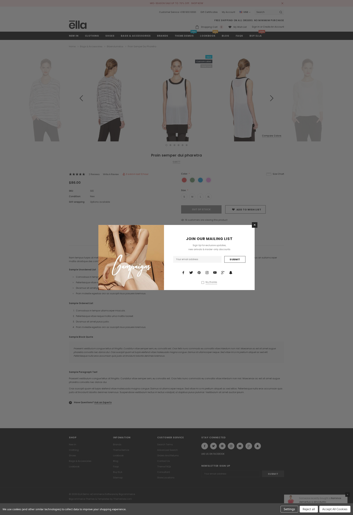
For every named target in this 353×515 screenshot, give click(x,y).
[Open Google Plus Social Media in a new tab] (222, 272)
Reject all (309, 509)
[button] (254, 225)
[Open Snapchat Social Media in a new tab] (230, 272)
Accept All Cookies (334, 509)
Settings (289, 509)
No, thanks (211, 282)
